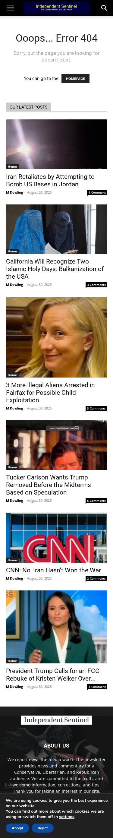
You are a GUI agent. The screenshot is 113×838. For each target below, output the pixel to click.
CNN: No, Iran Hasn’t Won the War (53, 570)
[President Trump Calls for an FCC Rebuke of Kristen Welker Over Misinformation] (56, 627)
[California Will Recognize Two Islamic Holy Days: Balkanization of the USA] (56, 229)
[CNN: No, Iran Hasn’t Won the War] (56, 537)
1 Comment (97, 192)
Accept (17, 828)
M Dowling (14, 192)
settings (66, 817)
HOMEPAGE (75, 79)
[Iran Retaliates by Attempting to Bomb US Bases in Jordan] (56, 144)
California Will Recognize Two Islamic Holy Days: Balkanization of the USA (55, 269)
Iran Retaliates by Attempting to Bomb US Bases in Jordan (50, 180)
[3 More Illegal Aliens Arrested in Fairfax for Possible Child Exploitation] (56, 337)
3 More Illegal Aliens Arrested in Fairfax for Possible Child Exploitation (50, 392)
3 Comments (96, 285)
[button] (104, 8)
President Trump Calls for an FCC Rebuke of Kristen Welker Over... (52, 674)
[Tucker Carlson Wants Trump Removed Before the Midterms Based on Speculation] (56, 445)
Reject (43, 828)
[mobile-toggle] (10, 8)
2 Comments (96, 578)
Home (12, 166)
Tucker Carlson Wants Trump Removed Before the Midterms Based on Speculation (48, 485)
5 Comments (96, 500)
